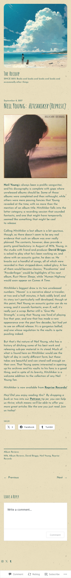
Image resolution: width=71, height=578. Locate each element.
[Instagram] (2, 561)
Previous (13, 477)
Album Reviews (11, 452)
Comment (55, 534)
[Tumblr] (10, 561)
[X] (6, 561)
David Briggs (31, 456)
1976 (6, 456)
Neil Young (45, 456)
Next (60, 477)
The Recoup (11, 73)
